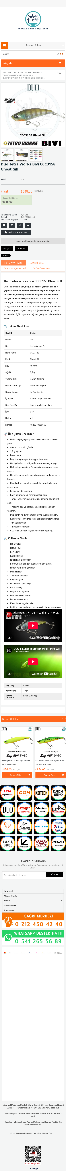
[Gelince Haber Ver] (4, 232)
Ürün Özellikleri (13, 263)
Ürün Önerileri (41, 268)
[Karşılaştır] (20, 225)
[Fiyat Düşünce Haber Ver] (28, 225)
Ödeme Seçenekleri (15, 268)
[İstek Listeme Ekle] (12, 225)
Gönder (54, 874)
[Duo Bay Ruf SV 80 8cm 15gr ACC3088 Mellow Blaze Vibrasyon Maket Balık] (17, 742)
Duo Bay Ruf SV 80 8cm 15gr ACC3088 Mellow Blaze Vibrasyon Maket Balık (30, 761)
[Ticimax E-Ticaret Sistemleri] (33, 1168)
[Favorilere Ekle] (4, 225)
